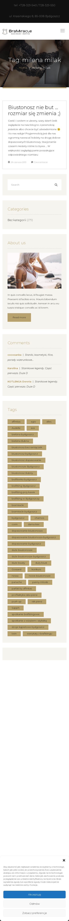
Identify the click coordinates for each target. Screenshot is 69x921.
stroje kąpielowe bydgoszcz (28, 627)
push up (16, 601)
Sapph (15, 607)
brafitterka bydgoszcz (24, 479)
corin (15, 524)
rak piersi (37, 601)
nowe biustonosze (40, 575)
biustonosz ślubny (22, 473)
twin (14, 633)
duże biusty (18, 562)
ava (33, 427)
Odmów (34, 903)
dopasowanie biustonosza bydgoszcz (34, 537)
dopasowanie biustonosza (27, 530)
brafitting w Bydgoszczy (25, 498)
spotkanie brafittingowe (26, 614)
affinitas (16, 421)
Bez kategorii (17, 220)
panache (17, 582)
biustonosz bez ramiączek (27, 447)
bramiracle (18, 505)
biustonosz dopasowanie (26, 460)
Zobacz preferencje (34, 913)
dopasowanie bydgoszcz (26, 543)
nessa (15, 575)
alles (48, 421)
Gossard (16, 569)
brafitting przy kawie (23, 492)
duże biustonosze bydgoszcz (29, 556)
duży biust (41, 562)
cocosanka (14, 354)
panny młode (40, 582)
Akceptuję (34, 894)
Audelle (16, 427)
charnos (39, 517)
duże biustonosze (22, 550)
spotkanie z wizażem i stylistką (29, 620)
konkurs (36, 569)
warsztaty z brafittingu (39, 633)
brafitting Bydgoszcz (24, 485)
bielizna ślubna (20, 440)
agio (33, 421)
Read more (19, 317)
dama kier (34, 524)
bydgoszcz (18, 517)
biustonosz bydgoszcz (25, 453)
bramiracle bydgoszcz (24, 511)
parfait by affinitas (22, 588)
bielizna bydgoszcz (23, 434)
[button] (64, 860)
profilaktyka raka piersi (24, 594)
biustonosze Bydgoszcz (26, 466)
